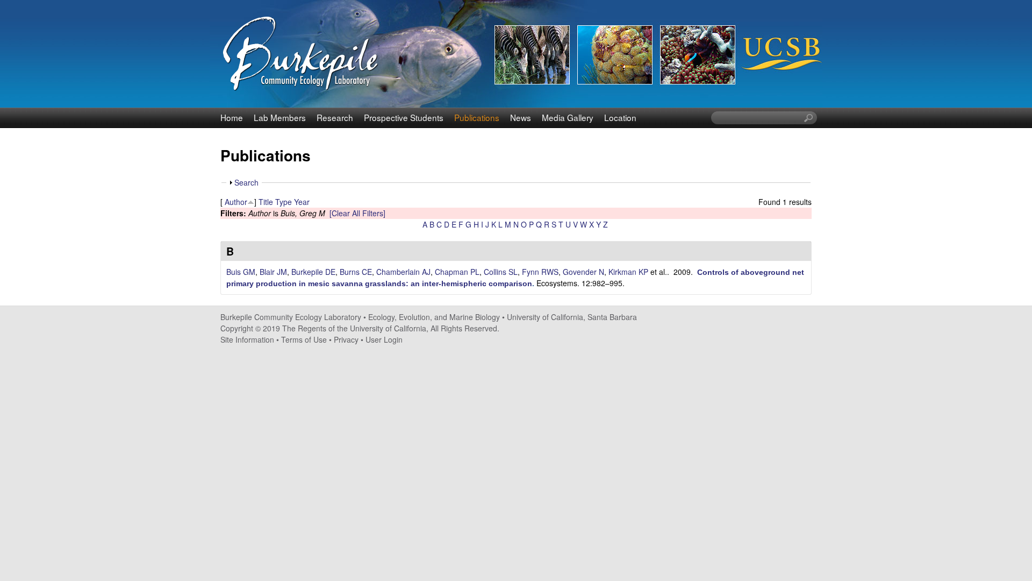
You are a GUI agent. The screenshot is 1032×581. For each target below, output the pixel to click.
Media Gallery (567, 117)
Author (236, 201)
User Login (384, 339)
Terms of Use (304, 339)
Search (246, 182)
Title (266, 201)
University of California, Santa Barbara (572, 316)
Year (302, 201)
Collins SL (501, 271)
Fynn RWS (540, 271)
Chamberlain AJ (403, 271)
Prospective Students (403, 117)
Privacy (346, 339)
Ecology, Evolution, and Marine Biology (434, 316)
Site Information (247, 339)
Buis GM (240, 271)
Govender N (583, 271)
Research (335, 117)
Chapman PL (457, 271)
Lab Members (280, 117)
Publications (476, 117)
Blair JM (273, 271)
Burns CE (356, 271)
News (520, 117)
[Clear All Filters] (357, 213)
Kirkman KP (628, 271)
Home (231, 117)
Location (620, 117)
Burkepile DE (313, 271)
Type (283, 201)
